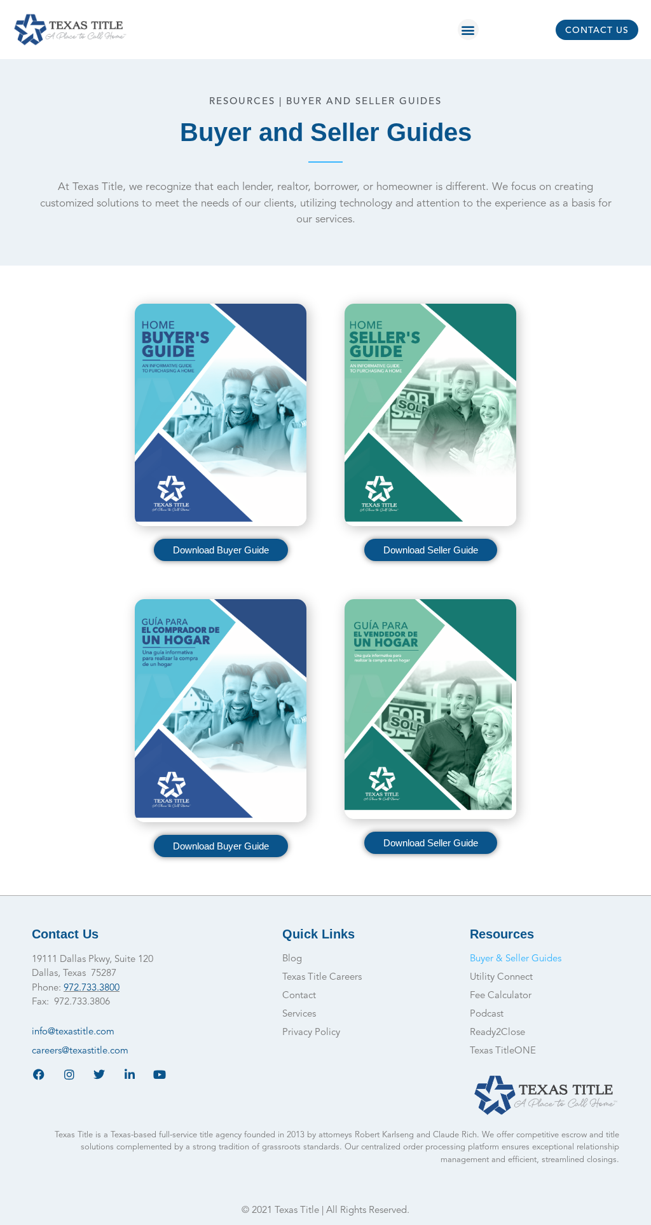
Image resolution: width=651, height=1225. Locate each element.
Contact (299, 996)
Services (299, 1014)
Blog (292, 959)
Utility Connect (501, 977)
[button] (468, 29)
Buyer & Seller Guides (515, 959)
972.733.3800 (92, 988)
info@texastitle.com (73, 1032)
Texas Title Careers (322, 977)
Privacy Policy (311, 1033)
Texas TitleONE (503, 1051)
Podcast (487, 1014)
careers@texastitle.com (80, 1051)
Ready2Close (497, 1033)
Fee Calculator (500, 996)
